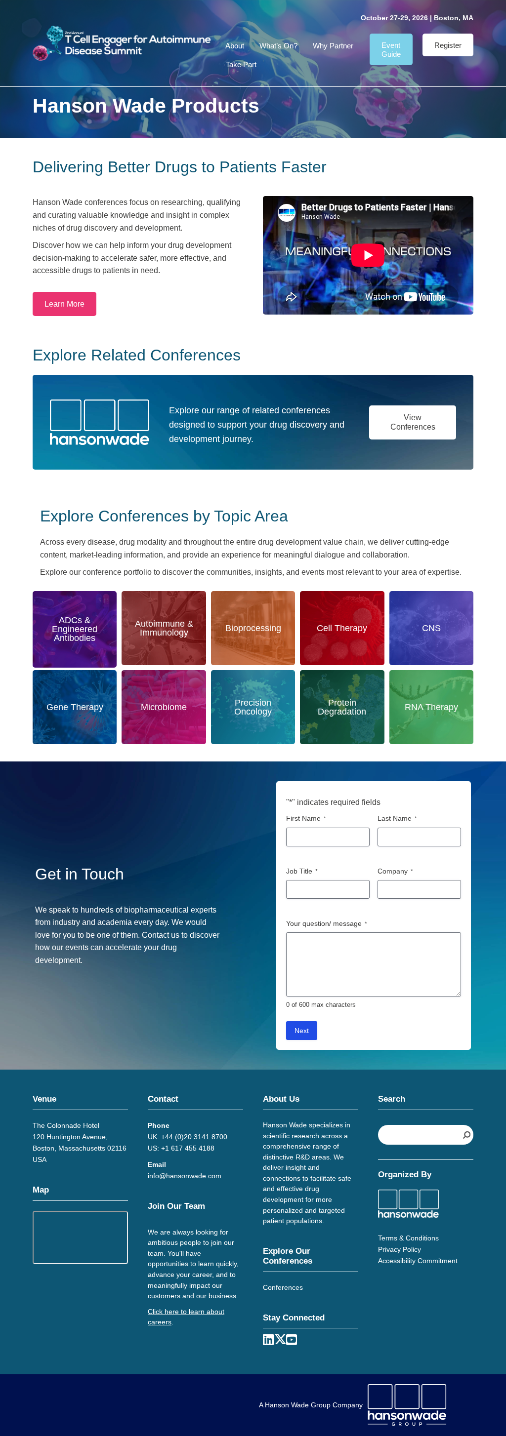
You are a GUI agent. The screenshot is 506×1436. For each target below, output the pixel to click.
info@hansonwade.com (184, 1176)
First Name (306, 818)
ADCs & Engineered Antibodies (74, 629)
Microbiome (164, 707)
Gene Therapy (74, 707)
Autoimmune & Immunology (164, 628)
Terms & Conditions (408, 1238)
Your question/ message (326, 923)
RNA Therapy (431, 707)
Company (395, 871)
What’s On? (278, 45)
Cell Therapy (342, 628)
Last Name (397, 818)
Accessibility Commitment (418, 1261)
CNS (431, 628)
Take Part (241, 64)
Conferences (283, 1287)
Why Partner (333, 45)
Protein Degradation (342, 707)
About (234, 45)
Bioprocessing (253, 628)
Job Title (302, 871)
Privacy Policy (399, 1249)
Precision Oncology (253, 707)
